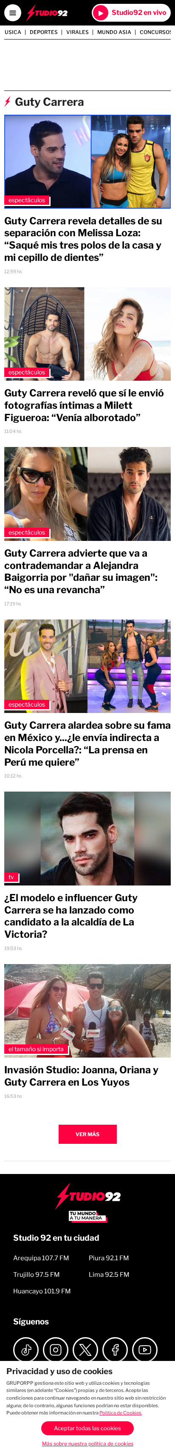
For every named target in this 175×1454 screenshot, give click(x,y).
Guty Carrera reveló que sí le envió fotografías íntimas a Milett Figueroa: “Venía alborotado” (84, 405)
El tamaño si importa (36, 1048)
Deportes (44, 32)
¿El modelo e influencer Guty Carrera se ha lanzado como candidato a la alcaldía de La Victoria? (71, 916)
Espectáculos (26, 200)
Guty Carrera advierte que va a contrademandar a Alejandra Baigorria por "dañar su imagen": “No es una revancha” (81, 571)
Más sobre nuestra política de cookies (87, 1443)
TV (11, 876)
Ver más (87, 1134)
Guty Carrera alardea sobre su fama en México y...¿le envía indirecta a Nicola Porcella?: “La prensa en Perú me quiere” (87, 743)
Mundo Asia (114, 32)
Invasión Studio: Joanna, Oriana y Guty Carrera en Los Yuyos (81, 1076)
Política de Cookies (120, 1413)
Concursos (156, 32)
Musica (10, 32)
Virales (77, 32)
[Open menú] (12, 12)
